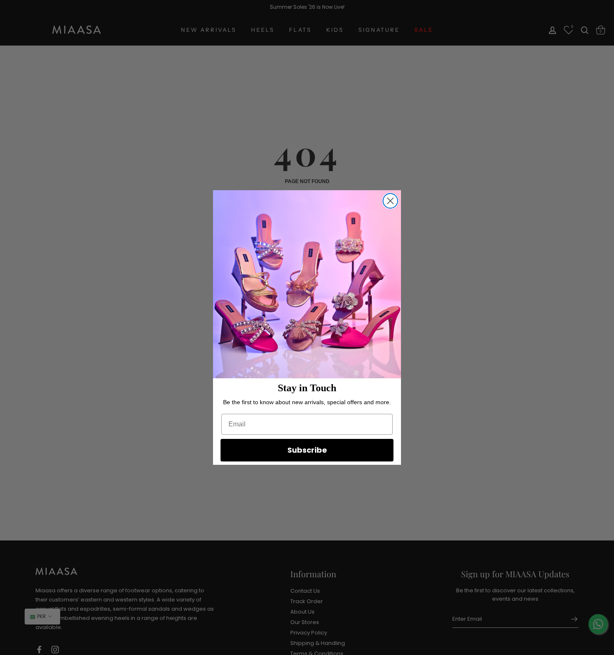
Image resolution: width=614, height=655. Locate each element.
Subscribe (307, 450)
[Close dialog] (390, 201)
